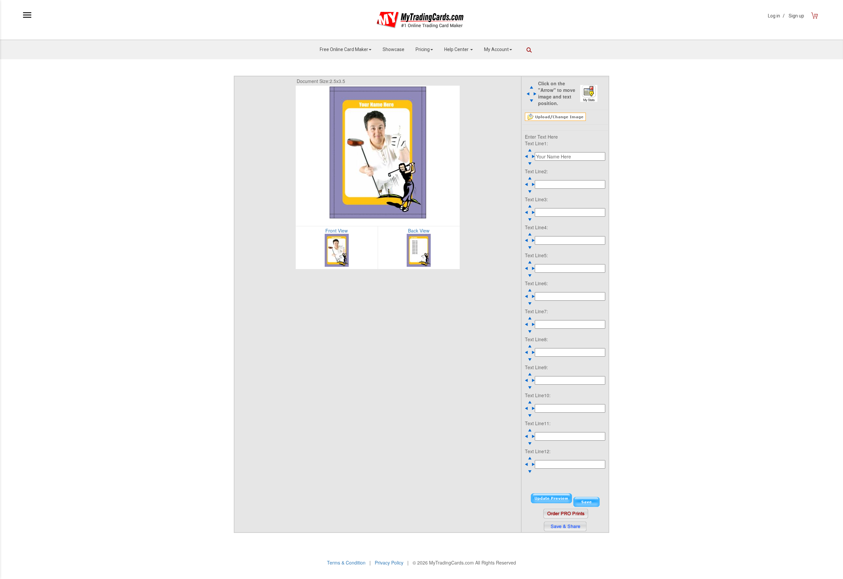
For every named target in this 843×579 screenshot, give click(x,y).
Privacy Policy (389, 562)
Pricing (423, 49)
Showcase (393, 49)
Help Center (457, 49)
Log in (776, 15)
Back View (418, 230)
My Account (496, 49)
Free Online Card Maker (344, 49)
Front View (336, 230)
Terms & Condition (346, 562)
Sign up (796, 15)
